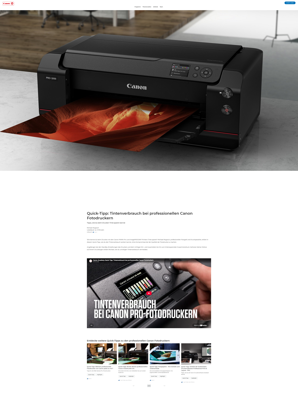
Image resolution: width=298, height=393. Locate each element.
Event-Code (290, 2)
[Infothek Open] (158, 7)
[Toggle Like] (93, 232)
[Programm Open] (141, 7)
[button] (134, 386)
